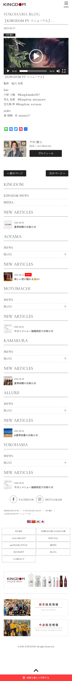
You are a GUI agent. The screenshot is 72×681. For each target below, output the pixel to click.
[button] (36, 56)
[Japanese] (43, 521)
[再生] (8, 71)
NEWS (8, 247)
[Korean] (38, 521)
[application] (36, 56)
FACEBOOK (26, 500)
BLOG (8, 254)
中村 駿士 (9, 35)
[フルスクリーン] (64, 71)
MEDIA (9, 202)
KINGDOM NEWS (16, 195)
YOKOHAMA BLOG (32, 511)
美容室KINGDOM (11, 511)
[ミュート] (58, 71)
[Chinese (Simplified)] (33, 521)
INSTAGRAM (53, 500)
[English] (29, 521)
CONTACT (18, 559)
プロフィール (45, 153)
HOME (18, 531)
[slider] (33, 71)
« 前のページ (15, 173)
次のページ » (57, 173)
